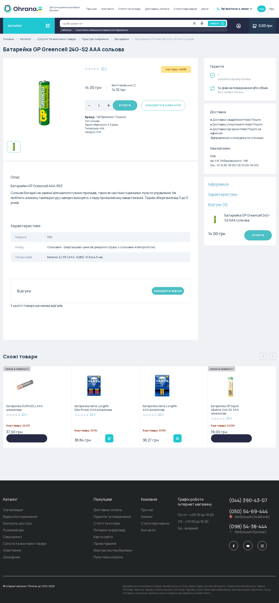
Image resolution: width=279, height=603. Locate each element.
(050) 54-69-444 (248, 511)
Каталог (25, 39)
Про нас (92, 9)
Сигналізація (13, 510)
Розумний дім (13, 530)
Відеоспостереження (20, 517)
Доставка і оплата (157, 9)
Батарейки (122, 39)
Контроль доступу (17, 523)
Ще (203, 9)
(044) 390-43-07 (248, 500)
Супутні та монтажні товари (57, 39)
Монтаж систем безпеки (113, 550)
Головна (8, 39)
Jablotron (66, 29)
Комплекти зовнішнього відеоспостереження (102, 29)
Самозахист (12, 537)
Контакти (108, 9)
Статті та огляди (129, 9)
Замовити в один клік (163, 105)
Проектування (105, 544)
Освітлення (12, 550)
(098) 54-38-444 (248, 526)
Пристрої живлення (95, 39)
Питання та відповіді (109, 530)
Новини (146, 517)
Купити (125, 105)
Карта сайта (103, 537)
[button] (272, 356)
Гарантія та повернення (112, 517)
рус (271, 8)
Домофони (11, 557)
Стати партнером (185, 9)
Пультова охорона (108, 557)
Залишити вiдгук (168, 291)
